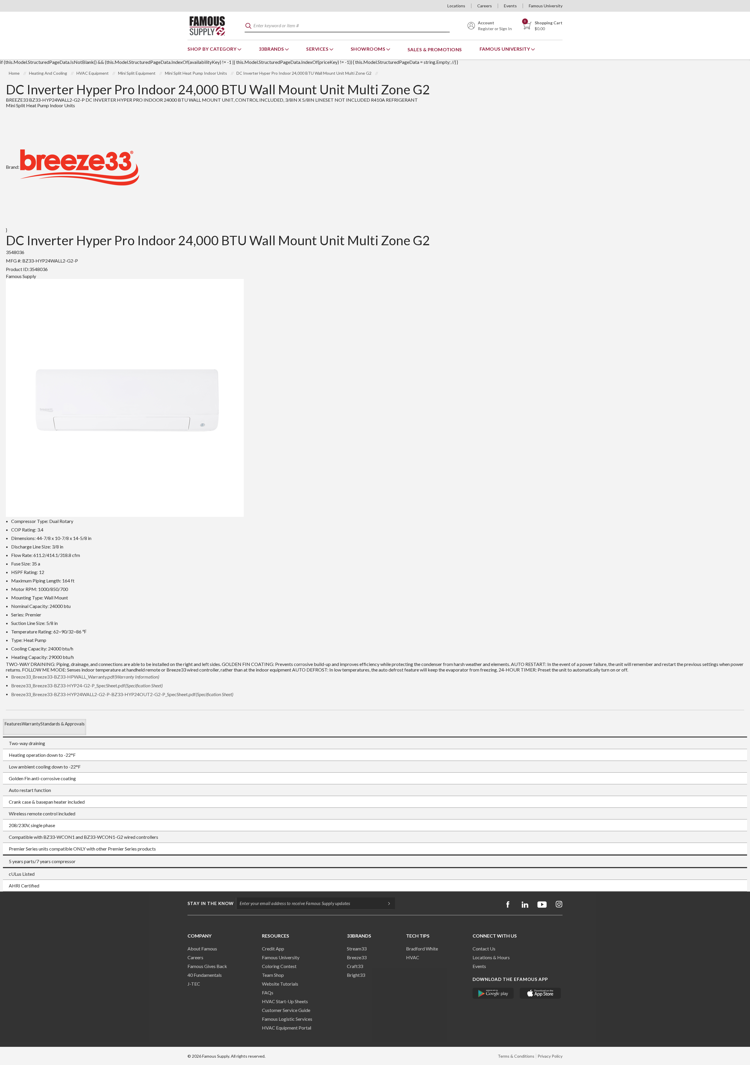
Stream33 (357, 948)
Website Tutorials (280, 983)
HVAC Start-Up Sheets (285, 1001)
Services (318, 49)
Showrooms (368, 49)
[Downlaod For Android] (493, 993)
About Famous (202, 948)
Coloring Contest (279, 966)
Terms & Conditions (516, 1056)
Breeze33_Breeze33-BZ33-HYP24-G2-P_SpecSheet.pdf (87, 685)
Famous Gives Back (207, 966)
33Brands (272, 49)
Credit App (273, 948)
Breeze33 (357, 957)
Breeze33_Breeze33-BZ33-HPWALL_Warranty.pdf (85, 676)
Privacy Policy (550, 1056)
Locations (456, 5)
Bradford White (422, 948)
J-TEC (194, 983)
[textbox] (347, 26)
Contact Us (484, 948)
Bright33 (356, 975)
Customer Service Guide (286, 1010)
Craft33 (355, 966)
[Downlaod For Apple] (540, 993)
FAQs (267, 992)
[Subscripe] (386, 903)
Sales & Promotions (435, 49)
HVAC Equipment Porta (286, 1027)
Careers (484, 5)
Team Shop (273, 975)
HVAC (412, 957)
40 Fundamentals (205, 975)
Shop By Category (213, 49)
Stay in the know (211, 903)
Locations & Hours (491, 957)
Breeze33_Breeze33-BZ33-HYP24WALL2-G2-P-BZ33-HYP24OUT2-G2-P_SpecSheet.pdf (122, 694)
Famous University (545, 5)
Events (510, 5)
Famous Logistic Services (287, 1019)
